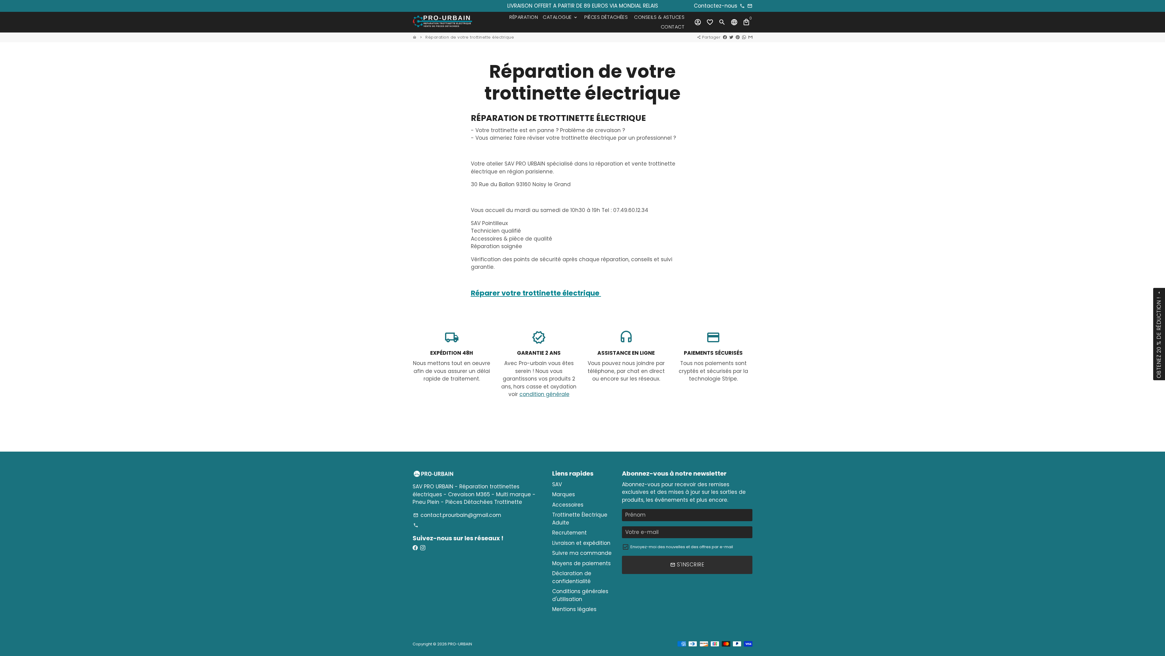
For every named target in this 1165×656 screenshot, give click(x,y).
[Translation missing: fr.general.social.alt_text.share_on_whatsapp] (744, 37)
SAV (557, 484)
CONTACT (673, 26)
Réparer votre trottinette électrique (536, 293)
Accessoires (567, 504)
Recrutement (569, 532)
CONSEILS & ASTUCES (659, 17)
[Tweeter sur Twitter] (731, 37)
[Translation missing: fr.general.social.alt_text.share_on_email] (750, 37)
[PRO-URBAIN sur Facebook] (415, 548)
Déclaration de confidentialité (571, 577)
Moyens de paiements (581, 563)
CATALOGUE (560, 17)
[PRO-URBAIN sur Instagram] (422, 548)
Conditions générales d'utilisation (580, 595)
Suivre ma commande (582, 553)
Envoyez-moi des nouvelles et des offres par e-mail (681, 547)
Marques (563, 494)
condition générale (544, 394)
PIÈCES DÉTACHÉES (606, 17)
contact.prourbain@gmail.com (457, 515)
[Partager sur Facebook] (725, 37)
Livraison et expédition (581, 543)
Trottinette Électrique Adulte (579, 518)
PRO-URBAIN (460, 644)
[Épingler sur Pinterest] (738, 37)
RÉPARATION (523, 17)
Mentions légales (574, 609)
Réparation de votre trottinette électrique (469, 37)
